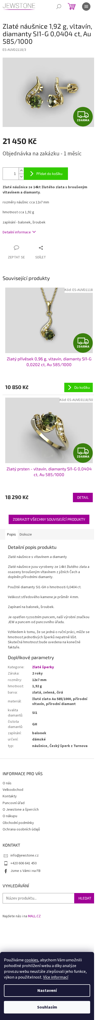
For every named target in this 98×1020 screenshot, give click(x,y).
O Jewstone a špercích (21, 809)
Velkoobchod (13, 789)
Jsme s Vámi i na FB (25, 870)
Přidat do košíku (49, 173)
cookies (31, 960)
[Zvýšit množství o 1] (21, 171)
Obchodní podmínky (18, 822)
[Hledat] (59, 6)
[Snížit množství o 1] (21, 177)
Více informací (55, 977)
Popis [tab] (11, 534)
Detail (83, 497)
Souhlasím (47, 1007)
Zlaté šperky (43, 667)
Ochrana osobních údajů (21, 829)
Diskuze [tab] (26, 534)
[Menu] (86, 6)
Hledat (84, 898)
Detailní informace (17, 232)
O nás (7, 783)
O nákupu (10, 816)
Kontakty (10, 796)
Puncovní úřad (14, 803)
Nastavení (47, 990)
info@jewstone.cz (24, 855)
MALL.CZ (34, 916)
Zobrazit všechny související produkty (49, 519)
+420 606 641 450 (23, 863)
